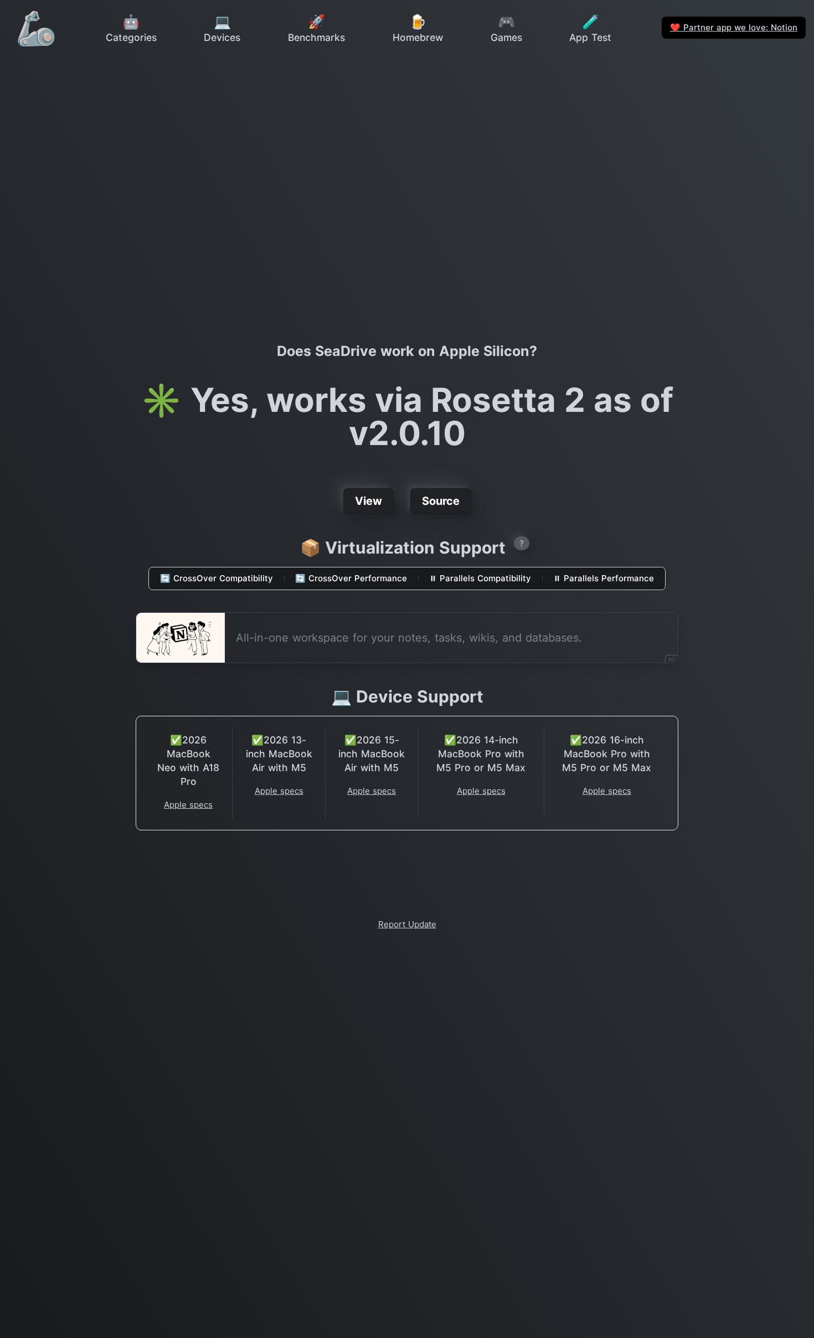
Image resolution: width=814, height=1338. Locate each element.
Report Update (407, 924)
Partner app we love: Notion (733, 27)
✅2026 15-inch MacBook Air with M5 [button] (371, 753)
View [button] (368, 501)
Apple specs (188, 804)
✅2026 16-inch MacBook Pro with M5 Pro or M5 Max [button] (606, 753)
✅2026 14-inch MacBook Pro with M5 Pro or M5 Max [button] (481, 753)
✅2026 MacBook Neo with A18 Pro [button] (188, 760)
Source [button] (441, 501)
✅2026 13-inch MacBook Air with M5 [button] (279, 753)
